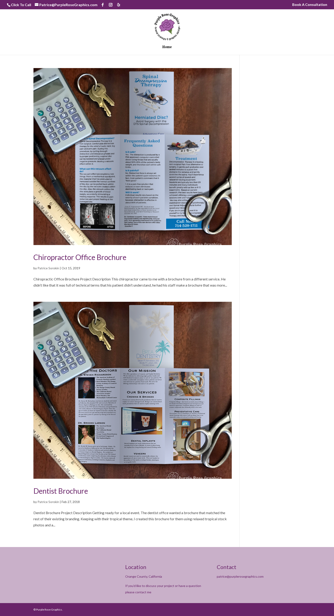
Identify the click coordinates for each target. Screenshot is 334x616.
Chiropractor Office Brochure (79, 257)
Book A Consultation (309, 5)
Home (167, 47)
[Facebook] (103, 5)
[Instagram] (110, 5)
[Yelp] (118, 5)
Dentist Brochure (60, 490)
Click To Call (21, 4)
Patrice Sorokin (48, 268)
